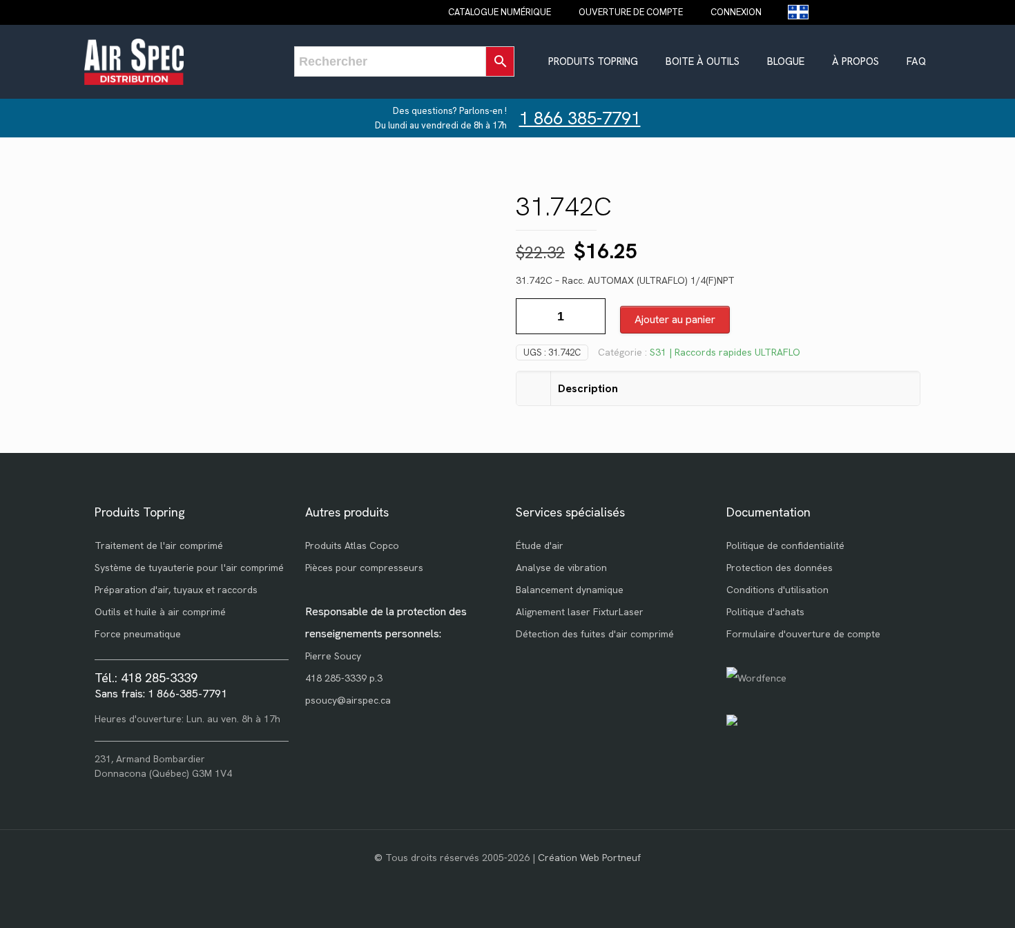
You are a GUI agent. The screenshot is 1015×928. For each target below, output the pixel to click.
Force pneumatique (138, 634)
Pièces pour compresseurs (364, 567)
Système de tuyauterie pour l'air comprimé (189, 567)
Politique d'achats (765, 612)
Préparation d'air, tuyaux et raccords (176, 589)
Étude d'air (539, 545)
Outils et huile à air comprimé (160, 612)
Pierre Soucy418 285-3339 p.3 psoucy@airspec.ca (348, 678)
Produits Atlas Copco (352, 545)
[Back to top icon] (948, 899)
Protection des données (779, 567)
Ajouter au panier (675, 319)
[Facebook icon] (508, 879)
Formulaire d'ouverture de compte (803, 634)
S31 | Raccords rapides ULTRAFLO (725, 352)
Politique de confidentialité (785, 545)
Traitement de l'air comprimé (159, 545)
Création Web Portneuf (589, 857)
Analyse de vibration (561, 567)
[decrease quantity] (531, 316)
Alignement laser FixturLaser (580, 612)
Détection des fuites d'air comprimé (595, 634)
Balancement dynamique (570, 589)
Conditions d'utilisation (777, 589)
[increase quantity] (590, 316)
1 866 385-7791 (580, 118)
